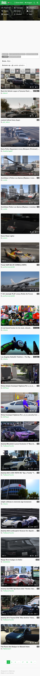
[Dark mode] (34, 2)
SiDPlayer (6, 388)
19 (31, 662)
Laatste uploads (13, 65)
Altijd (6, 61)
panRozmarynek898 (9, 267)
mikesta (5, 330)
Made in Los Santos (7, 673)
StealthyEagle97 (8, 151)
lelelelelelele (6, 562)
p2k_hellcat (6, 122)
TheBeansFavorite (8, 446)
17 (23, 662)
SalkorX (5, 93)
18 (27, 662)
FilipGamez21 (7, 649)
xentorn (5, 238)
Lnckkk (5, 180)
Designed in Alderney (8, 671)
